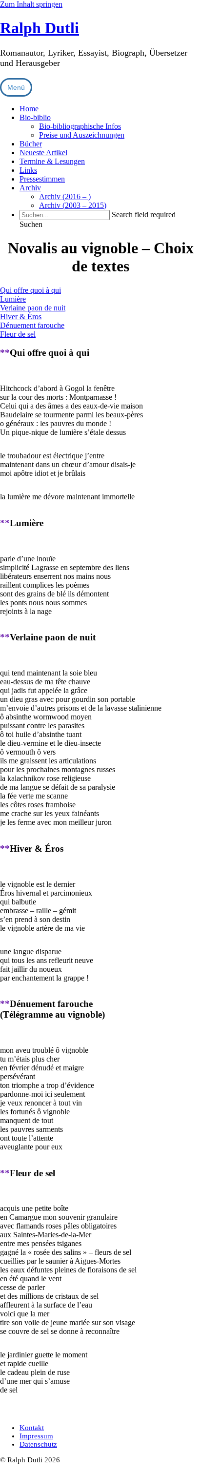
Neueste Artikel (43, 152)
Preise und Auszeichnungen (81, 135)
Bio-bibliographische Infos (80, 126)
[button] (31, 224)
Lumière (13, 299)
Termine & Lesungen (52, 161)
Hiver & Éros (20, 316)
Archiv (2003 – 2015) (72, 205)
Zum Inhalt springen (31, 4)
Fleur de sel (18, 334)
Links (28, 170)
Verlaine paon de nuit (32, 308)
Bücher (31, 144)
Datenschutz (38, 1444)
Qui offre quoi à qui (30, 290)
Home (29, 108)
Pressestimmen (42, 179)
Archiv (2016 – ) (65, 196)
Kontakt (32, 1428)
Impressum (36, 1436)
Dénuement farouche (32, 325)
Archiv (30, 188)
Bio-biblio (35, 117)
